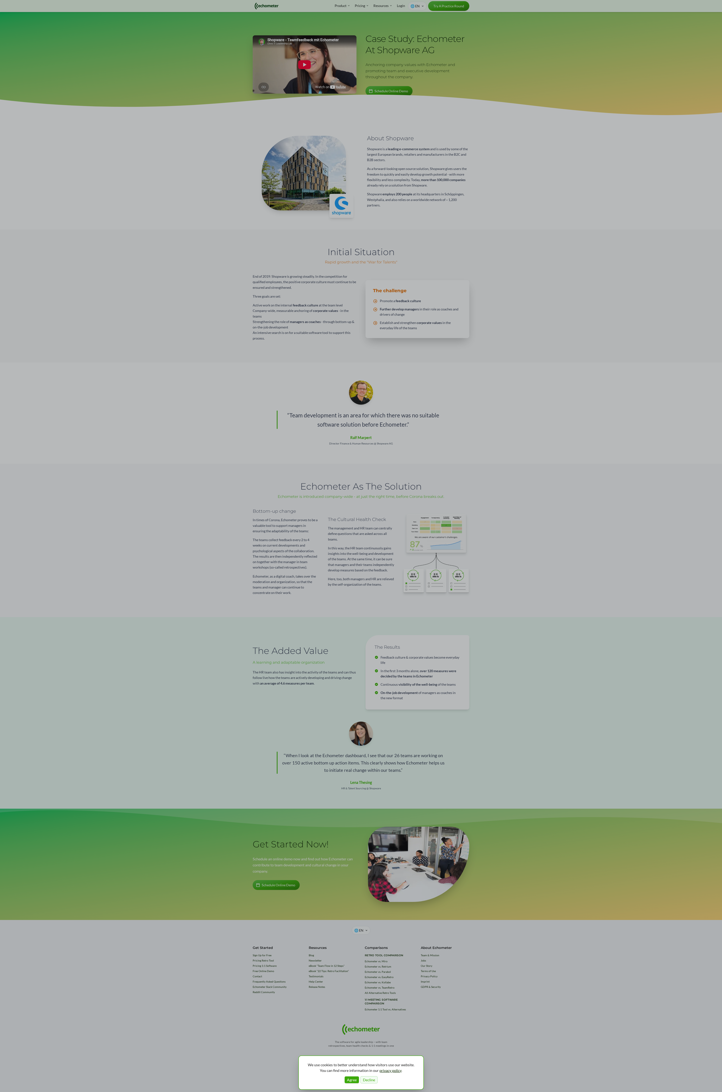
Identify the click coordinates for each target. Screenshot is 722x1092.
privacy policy (390, 1070)
